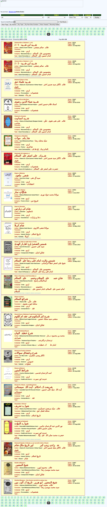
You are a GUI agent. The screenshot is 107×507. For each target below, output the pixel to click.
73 (68, 34)
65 (37, 34)
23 (84, 29)
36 (29, 31)
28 (103, 29)
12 (42, 29)
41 (48, 31)
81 (99, 34)
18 (65, 29)
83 (2, 37)
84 (6, 37)
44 (60, 31)
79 (91, 34)
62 (25, 34)
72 (64, 34)
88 (21, 37)
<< (2, 28)
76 (79, 34)
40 (44, 31)
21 (76, 29)
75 (75, 34)
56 (2, 34)
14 (49, 29)
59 (14, 34)
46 (68, 31)
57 (6, 34)
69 (52, 34)
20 (73, 29)
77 (83, 34)
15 (53, 29)
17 (61, 29)
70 (56, 34)
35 (25, 31)
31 (10, 31)
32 (14, 31)
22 (80, 29)
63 (29, 34)
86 (14, 37)
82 (102, 34)
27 (100, 29)
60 (17, 34)
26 (96, 29)
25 (92, 29)
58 (10, 34)
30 (6, 31)
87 (17, 37)
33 (17, 31)
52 (91, 31)
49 (79, 31)
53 (95, 31)
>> (25, 37)
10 (34, 29)
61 (21, 34)
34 (21, 31)
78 (87, 34)
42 (52, 31)
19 (69, 29)
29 (2, 31)
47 (72, 31)
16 (57, 29)
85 (10, 37)
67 (44, 34)
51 (87, 31)
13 (45, 29)
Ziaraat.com (12, 12)
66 (41, 34)
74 (72, 34)
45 (64, 31)
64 (33, 34)
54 (99, 31)
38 (37, 31)
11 (38, 29)
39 (41, 31)
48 (75, 31)
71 (60, 34)
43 (56, 31)
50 (83, 31)
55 (102, 31)
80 (95, 34)
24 (88, 29)
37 (33, 31)
